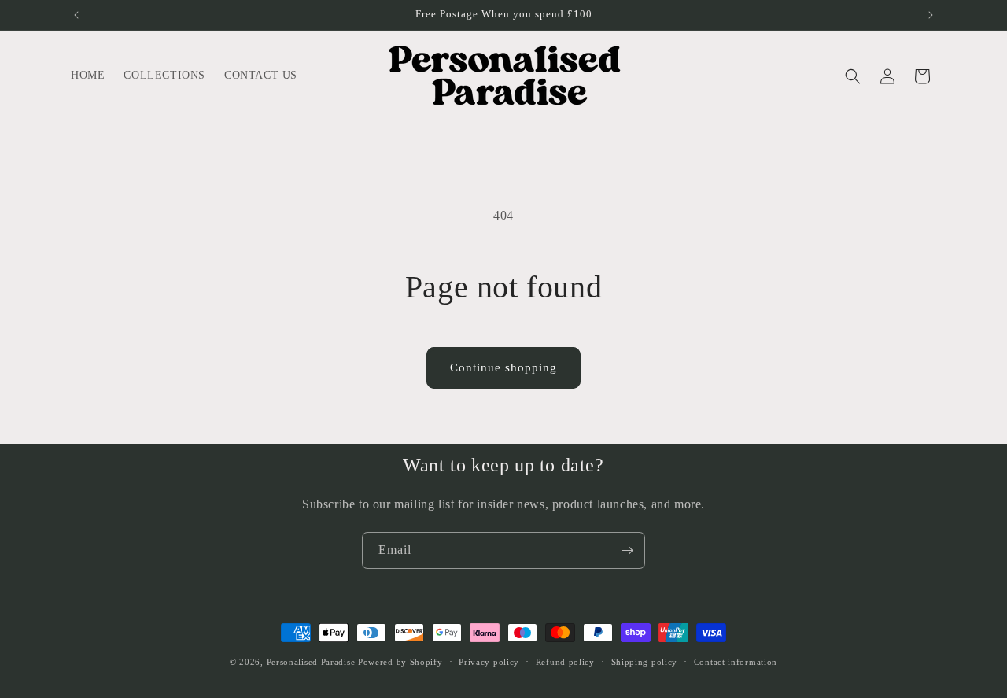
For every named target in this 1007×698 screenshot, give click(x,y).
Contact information (735, 662)
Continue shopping (503, 367)
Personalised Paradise (311, 662)
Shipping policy (644, 662)
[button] (852, 76)
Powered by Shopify (400, 662)
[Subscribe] (627, 550)
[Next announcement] (930, 15)
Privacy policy (489, 662)
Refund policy (565, 662)
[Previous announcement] (76, 15)
